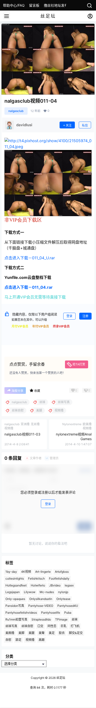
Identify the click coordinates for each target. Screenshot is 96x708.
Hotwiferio (38, 585)
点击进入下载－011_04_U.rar (29, 257)
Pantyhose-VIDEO (40, 606)
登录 (69, 316)
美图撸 (9, 633)
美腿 (31, 633)
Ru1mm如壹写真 (16, 619)
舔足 (18, 640)
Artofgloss (62, 571)
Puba (67, 612)
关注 (69, 125)
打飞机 (75, 626)
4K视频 (26, 571)
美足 (52, 633)
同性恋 (52, 626)
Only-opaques (15, 599)
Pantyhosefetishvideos (21, 612)
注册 (85, 316)
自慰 (8, 640)
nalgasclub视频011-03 (22, 434)
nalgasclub (16, 111)
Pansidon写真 (14, 606)
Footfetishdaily (59, 578)
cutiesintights (14, 578)
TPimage (61, 619)
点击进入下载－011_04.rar (28, 287)
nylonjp (63, 592)
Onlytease (63, 599)
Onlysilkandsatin (40, 599)
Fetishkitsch (36, 578)
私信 (85, 125)
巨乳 (63, 626)
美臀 (42, 633)
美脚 (21, 633)
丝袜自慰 (27, 626)
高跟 (42, 640)
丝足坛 (60, 678)
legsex (69, 585)
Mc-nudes (47, 592)
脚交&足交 (76, 633)
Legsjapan (12, 592)
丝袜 (75, 619)
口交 (40, 626)
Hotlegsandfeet (16, 585)
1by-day (11, 571)
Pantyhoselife (50, 612)
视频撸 (30, 640)
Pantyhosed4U (67, 606)
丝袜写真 (11, 626)
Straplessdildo (41, 619)
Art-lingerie (43, 571)
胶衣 (62, 633)
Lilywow (29, 592)
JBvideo (55, 585)
